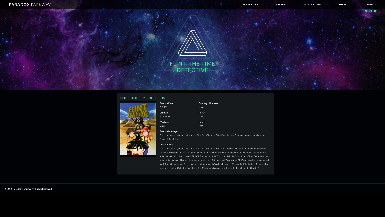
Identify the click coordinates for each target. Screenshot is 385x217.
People (281, 4)
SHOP (342, 4)
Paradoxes (250, 4)
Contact (370, 4)
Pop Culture (312, 4)
